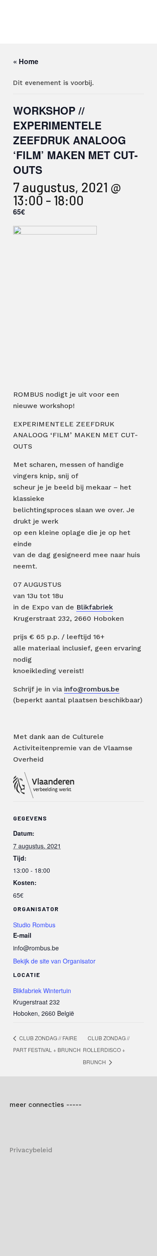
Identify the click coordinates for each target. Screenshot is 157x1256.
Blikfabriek (94, 607)
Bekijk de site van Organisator (54, 960)
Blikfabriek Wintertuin (42, 990)
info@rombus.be (91, 689)
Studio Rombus (34, 924)
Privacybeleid (31, 1150)
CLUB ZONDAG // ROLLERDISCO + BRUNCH (106, 1050)
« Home (25, 61)
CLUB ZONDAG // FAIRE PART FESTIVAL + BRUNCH (47, 1044)
